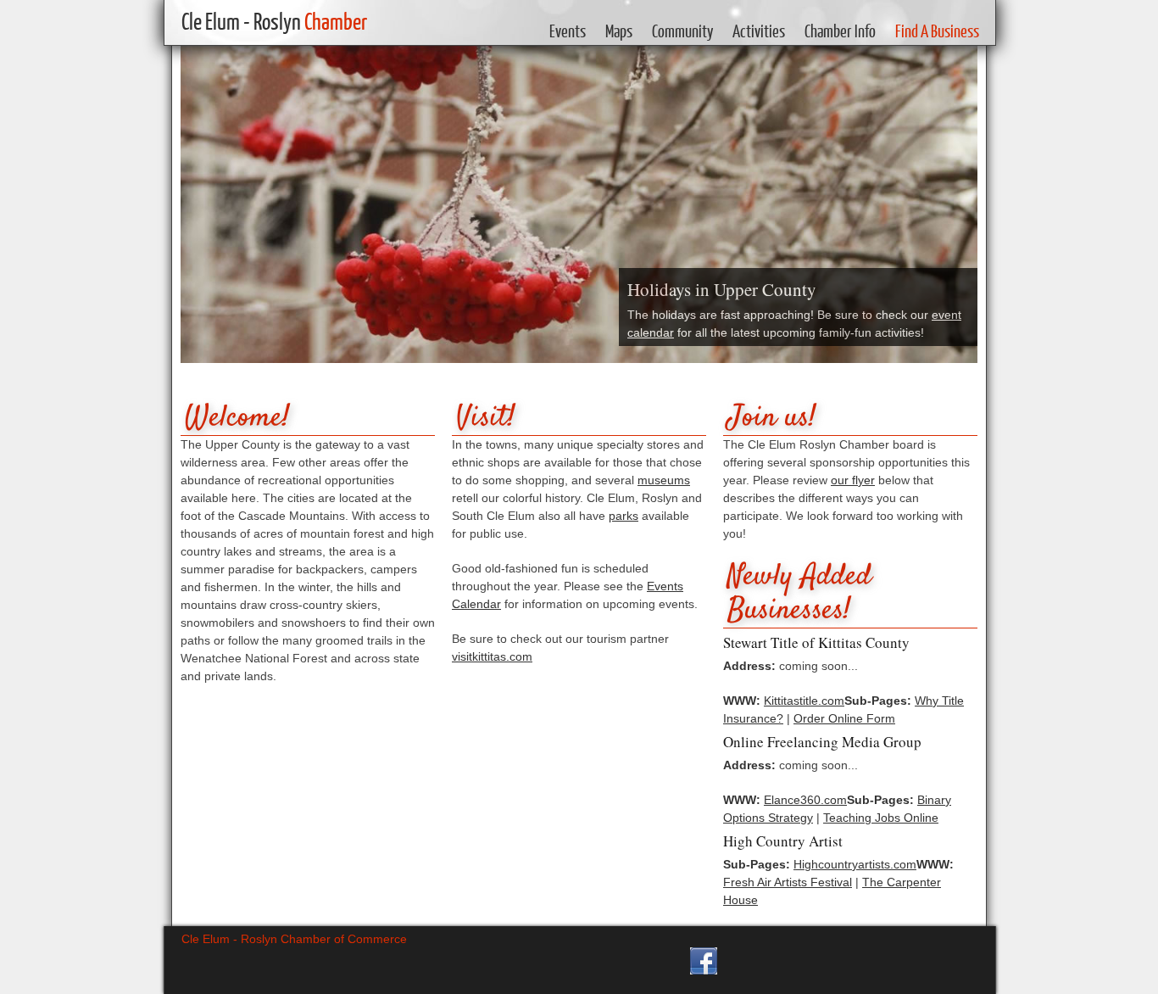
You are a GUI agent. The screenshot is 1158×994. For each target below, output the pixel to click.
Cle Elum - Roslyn (274, 21)
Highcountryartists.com (854, 864)
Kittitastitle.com (804, 700)
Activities (758, 30)
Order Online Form (844, 718)
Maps (618, 30)
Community (682, 30)
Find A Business (937, 30)
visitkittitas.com (492, 656)
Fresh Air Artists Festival (787, 882)
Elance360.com (805, 800)
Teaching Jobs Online (880, 817)
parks (623, 515)
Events (567, 30)
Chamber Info (840, 30)
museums (663, 480)
